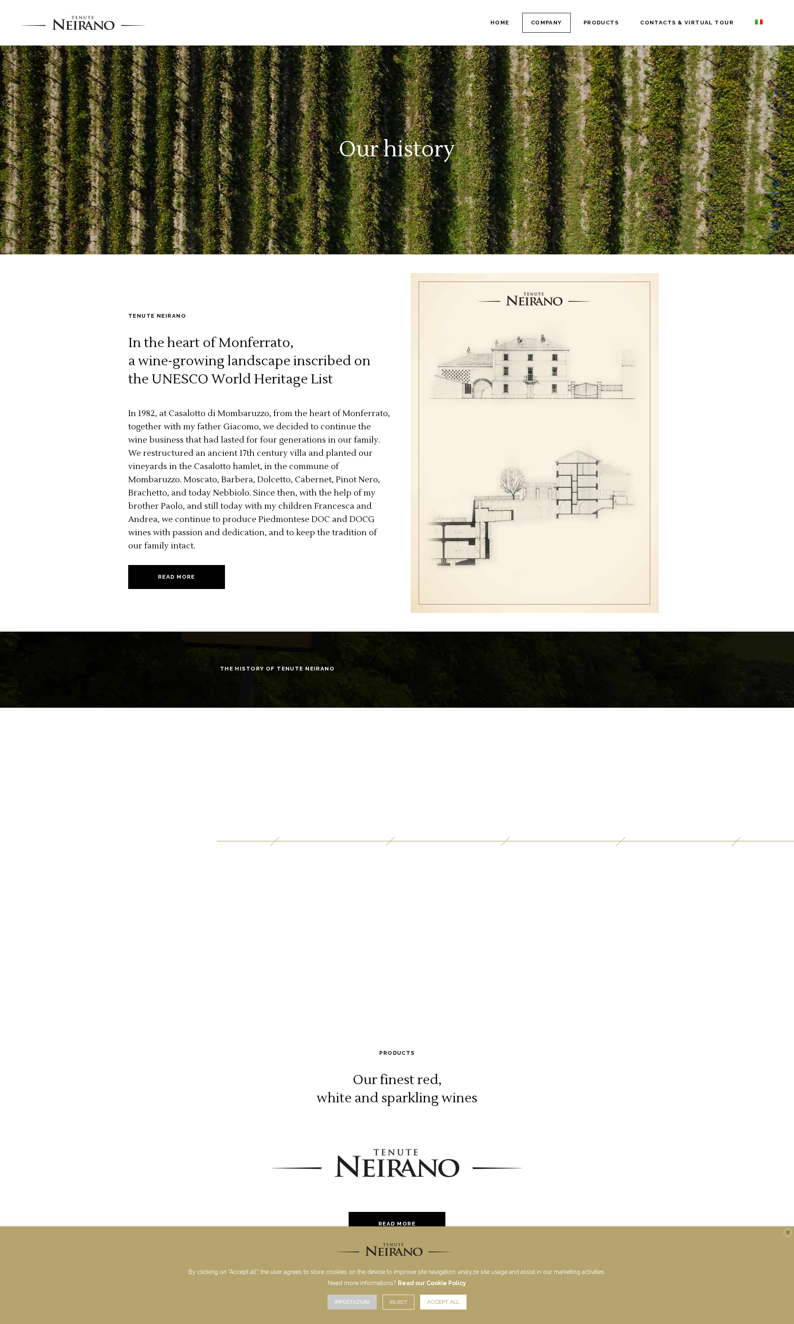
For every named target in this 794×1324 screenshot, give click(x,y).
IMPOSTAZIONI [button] (352, 1302)
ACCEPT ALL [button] (443, 1302)
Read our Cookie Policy (432, 1283)
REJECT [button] (398, 1302)
